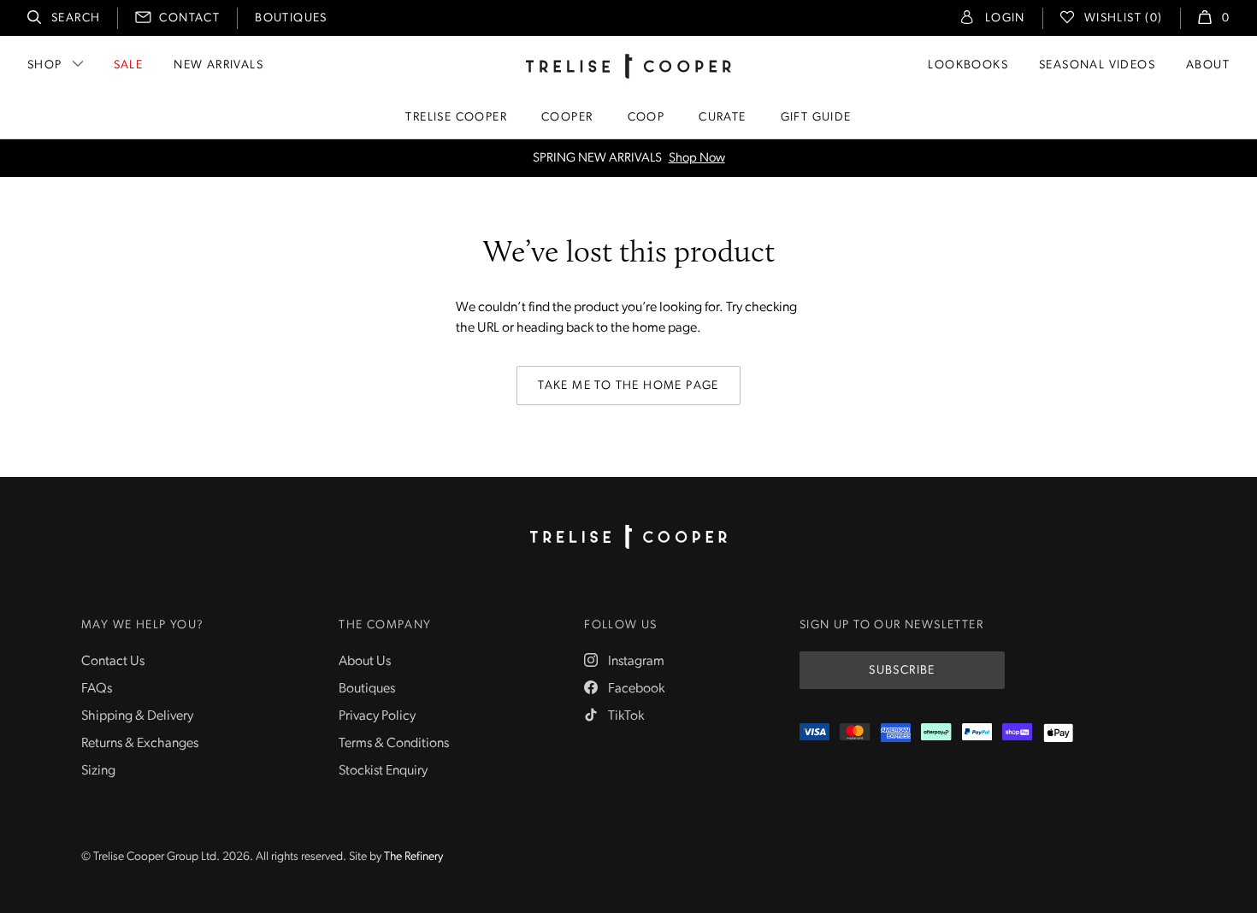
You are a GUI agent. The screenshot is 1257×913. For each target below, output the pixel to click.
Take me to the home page (628, 386)
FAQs (96, 689)
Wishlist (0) (1123, 18)
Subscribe (902, 670)
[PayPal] (977, 733)
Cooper (567, 117)
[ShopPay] (1017, 733)
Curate (722, 117)
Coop (646, 117)
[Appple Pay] (1058, 733)
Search (75, 18)
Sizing (98, 771)
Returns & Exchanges (139, 744)
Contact (189, 18)
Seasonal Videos (1097, 65)
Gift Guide (816, 117)
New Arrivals (218, 65)
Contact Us (113, 662)
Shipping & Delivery (137, 716)
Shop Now (697, 158)
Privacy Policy (377, 716)
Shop (44, 65)
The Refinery (413, 857)
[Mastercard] (855, 733)
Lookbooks (968, 65)
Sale (129, 65)
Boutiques (291, 18)
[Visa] (814, 733)
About (1208, 65)
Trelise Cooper (456, 117)
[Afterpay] (936, 733)
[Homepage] (628, 537)
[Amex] (896, 733)
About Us (365, 662)
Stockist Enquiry (383, 771)
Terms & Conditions (394, 744)
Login (1005, 18)
